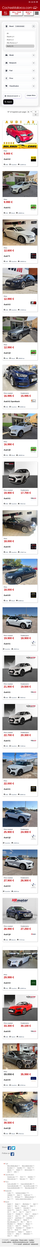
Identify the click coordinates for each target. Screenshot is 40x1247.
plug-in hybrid (28, 1169)
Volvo (8, 1235)
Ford (27, 1212)
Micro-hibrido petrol (27, 1165)
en (34, 2)
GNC (15, 1171)
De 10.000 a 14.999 (29, 1186)
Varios (17, 1233)
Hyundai (18, 1213)
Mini (28, 1221)
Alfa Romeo (26, 1204)
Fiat (20, 1212)
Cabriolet (9, 1195)
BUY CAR (5, 13)
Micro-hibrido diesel (12, 1165)
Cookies (31, 1240)
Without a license (29, 1197)
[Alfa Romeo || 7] (20, 43)
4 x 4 (8, 1199)
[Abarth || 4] (20, 36)
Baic (16, 1206)
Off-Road (17, 1197)
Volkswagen (26, 1233)
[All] (20, 33)
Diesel (29, 1167)
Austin (9, 1206)
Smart (24, 1229)
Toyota (9, 1233)
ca (32, 2)
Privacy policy (23, 1240)
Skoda (16, 1229)
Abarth (9, 1204)
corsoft (20, 1244)
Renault (28, 1227)
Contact (32, 1242)
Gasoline (19, 1167)
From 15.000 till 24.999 (13, 1187)
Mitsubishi (10, 1223)
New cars (22, 1178)
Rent (31, 1178)
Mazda (25, 1219)
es (29, 2)
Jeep (16, 1215)
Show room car (11, 1178)
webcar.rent (34, 1244)
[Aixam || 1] (20, 39)
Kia (24, 1215)
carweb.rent (26, 1244)
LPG (8, 1171)
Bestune (23, 1206)
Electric (9, 1169)
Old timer (30, 1176)
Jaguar (9, 1215)
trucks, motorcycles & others (23, 1199)
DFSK (33, 1210)
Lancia (9, 1217)
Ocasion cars (11, 1176)
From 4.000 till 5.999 (26, 1184)
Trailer (9, 1193)
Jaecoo (34, 1213)
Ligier (8, 1219)
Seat (8, 1229)
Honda (9, 1213)
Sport (18, 1195)
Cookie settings (6, 1242)
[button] (36, 111)
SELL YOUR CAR (16, 13)
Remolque (19, 1227)
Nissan (28, 1223)
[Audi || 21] (20, 46)
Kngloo (31, 1215)
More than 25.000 (29, 1187)
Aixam (16, 1204)
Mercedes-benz (11, 1221)
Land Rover (18, 1217)
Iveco (26, 1213)
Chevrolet (26, 1208)
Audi (34, 1204)
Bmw (31, 1206)
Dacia (25, 1210)
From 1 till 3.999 (11, 1184)
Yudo (15, 1235)
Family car (27, 1195)
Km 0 (21, 1176)
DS (14, 1212)
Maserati (16, 1219)
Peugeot (25, 1225)
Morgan (20, 1223)
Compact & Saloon (21, 1193)
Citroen (9, 1210)
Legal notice (14, 1240)
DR (8, 1212)
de (37, 2)
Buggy (9, 1208)
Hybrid (18, 1169)
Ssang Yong (10, 1231)
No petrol (9, 1167)
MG (22, 1221)
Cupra (17, 1210)
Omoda (9, 1225)
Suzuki (28, 1231)
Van (8, 1197)
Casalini (17, 1208)
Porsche (9, 1227)
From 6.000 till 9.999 (12, 1186)
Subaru (20, 1231)
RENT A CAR (28, 13)
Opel (17, 1225)
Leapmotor (29, 1217)
